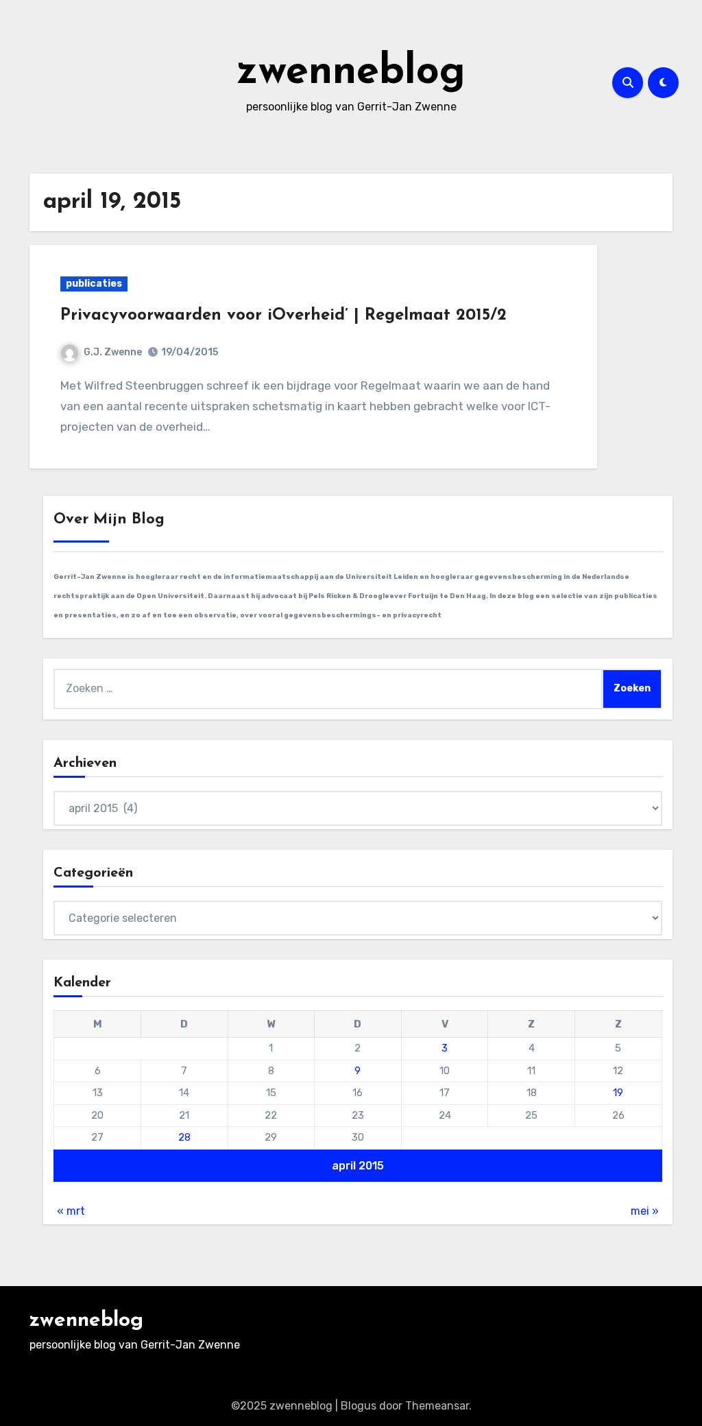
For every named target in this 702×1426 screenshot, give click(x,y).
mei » (645, 1210)
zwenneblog (351, 72)
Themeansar (437, 1405)
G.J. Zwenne (113, 352)
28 (184, 1137)
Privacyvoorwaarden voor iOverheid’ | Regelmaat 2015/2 (283, 315)
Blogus (358, 1405)
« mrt (71, 1210)
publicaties (94, 283)
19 (618, 1092)
